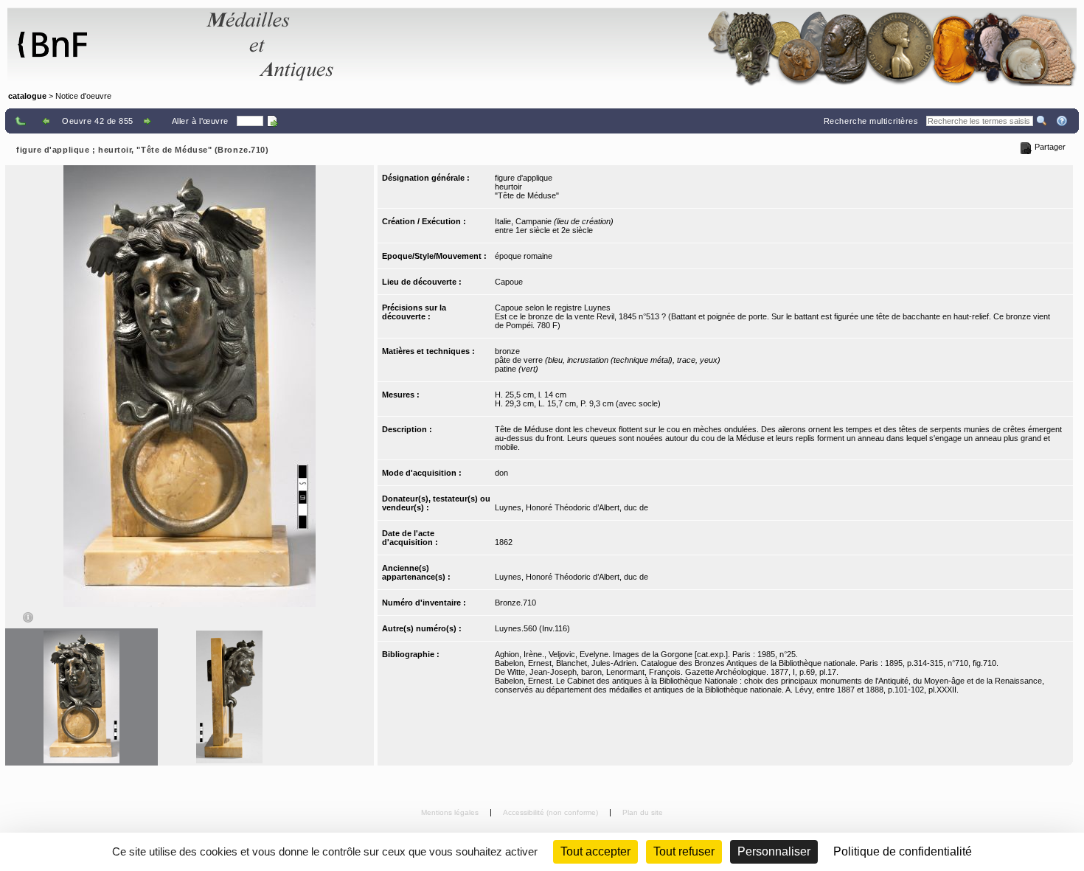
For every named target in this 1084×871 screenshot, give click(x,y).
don (501, 472)
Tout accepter (595, 851)
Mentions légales (451, 812)
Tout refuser (684, 851)
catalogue (27, 95)
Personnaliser (773, 851)
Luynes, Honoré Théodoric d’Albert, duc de (571, 507)
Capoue (509, 281)
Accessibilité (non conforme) (551, 812)
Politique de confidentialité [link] (902, 851)
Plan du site (642, 812)
